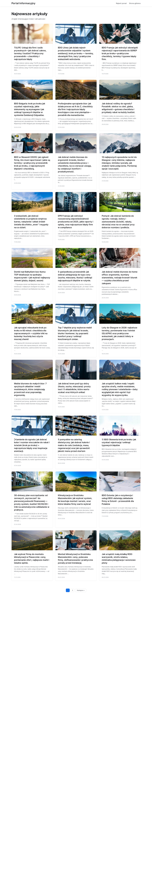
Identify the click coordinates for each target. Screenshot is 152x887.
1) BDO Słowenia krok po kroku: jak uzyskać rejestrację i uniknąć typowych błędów (119, 442)
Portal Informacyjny (23, 3)
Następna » (81, 590)
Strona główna (135, 3)
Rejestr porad (121, 3)
